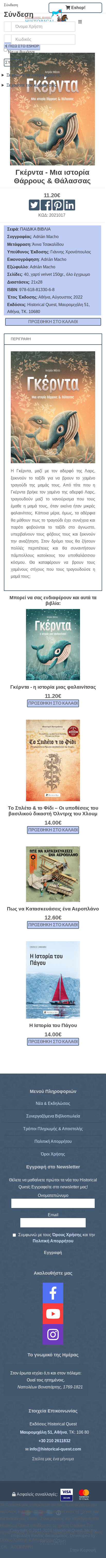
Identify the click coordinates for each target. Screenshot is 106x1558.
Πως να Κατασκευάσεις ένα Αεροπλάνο (53, 908)
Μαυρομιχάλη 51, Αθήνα (43, 1432)
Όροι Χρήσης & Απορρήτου (53, 1554)
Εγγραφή (53, 1252)
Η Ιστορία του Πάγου (53, 1025)
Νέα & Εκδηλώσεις (53, 1103)
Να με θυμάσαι (21, 52)
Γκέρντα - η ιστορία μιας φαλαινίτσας (53, 687)
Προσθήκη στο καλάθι (53, 703)
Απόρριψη (22, 1547)
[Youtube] (53, 1317)
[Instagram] (53, 1338)
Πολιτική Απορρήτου (53, 1141)
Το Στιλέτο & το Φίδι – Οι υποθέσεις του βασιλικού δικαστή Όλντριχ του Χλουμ (53, 811)
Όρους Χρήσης (67, 1235)
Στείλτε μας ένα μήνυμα (53, 1459)
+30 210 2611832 (54, 1441)
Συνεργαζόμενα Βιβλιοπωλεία (53, 1116)
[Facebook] (53, 1296)
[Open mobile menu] (80, 22)
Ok (4, 1547)
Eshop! (77, 7)
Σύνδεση (15, 62)
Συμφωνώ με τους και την (56, 1238)
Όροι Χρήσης (53, 1154)
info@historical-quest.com (55, 1449)
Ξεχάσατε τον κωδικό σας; (31, 85)
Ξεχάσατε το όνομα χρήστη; (33, 75)
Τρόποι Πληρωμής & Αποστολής (53, 1129)
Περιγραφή (21, 339)
